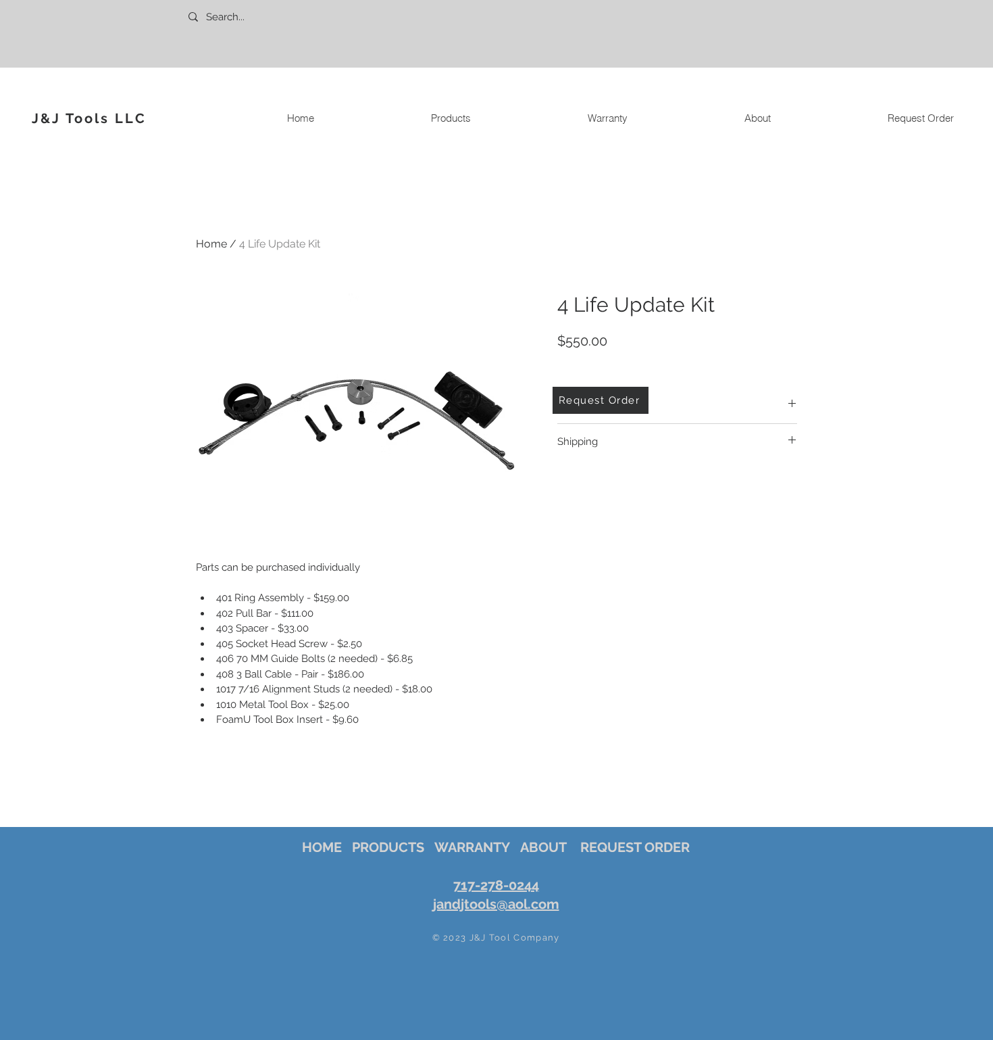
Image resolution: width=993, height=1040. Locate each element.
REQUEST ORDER (635, 847)
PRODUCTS (388, 847)
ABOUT (543, 847)
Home (211, 243)
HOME (322, 847)
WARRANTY (472, 847)
